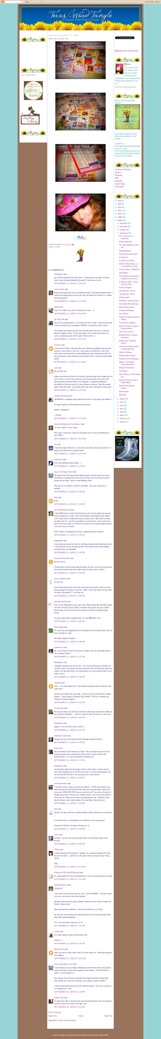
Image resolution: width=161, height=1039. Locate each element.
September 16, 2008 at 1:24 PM (69, 992)
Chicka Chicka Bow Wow (128, 254)
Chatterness (58, 647)
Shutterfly (118, 181)
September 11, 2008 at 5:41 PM (69, 702)
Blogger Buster (31, 75)
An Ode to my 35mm (126, 261)
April (122, 412)
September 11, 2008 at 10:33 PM (70, 867)
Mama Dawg (58, 627)
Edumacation (124, 391)
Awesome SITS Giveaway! (129, 359)
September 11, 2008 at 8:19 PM (69, 829)
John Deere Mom (60, 783)
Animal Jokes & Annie (127, 355)
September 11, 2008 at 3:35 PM (69, 621)
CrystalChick (59, 708)
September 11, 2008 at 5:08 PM (69, 677)
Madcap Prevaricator (126, 368)
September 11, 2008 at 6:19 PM (69, 742)
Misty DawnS (59, 949)
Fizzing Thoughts (125, 287)
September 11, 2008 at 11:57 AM (70, 301)
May (121, 409)
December (124, 223)
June (122, 405)
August (122, 399)
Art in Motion (123, 314)
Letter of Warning (125, 352)
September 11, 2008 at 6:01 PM (69, 730)
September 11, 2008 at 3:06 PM (69, 596)
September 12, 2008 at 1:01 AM (69, 926)
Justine (56, 931)
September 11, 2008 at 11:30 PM (70, 879)
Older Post (108, 1016)
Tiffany (56, 850)
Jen (55, 444)
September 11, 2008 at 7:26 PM (69, 803)
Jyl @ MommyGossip (62, 510)
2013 (120, 204)
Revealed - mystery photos (129, 301)
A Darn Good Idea (125, 242)
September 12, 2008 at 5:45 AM (69, 943)
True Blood (123, 371)
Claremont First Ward (62, 558)
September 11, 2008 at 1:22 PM (69, 466)
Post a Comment (55, 1012)
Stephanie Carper (60, 736)
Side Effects (123, 273)
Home (81, 1016)
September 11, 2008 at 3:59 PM (69, 642)
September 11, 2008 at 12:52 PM (70, 454)
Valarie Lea (58, 459)
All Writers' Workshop (123, 169)
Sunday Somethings (126, 310)
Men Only (122, 395)
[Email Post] (72, 244)
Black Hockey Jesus (126, 307)
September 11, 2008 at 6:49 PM (69, 778)
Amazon (118, 172)
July (121, 402)
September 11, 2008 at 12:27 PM (70, 418)
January (123, 422)
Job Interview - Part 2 (127, 291)
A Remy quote (124, 297)
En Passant (123, 257)
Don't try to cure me (58, 38)
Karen (56, 748)
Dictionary (118, 175)
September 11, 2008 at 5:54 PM (69, 718)
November (124, 227)
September (124, 233)
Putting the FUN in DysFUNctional (66, 872)
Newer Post (53, 1016)
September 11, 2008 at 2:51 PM (69, 573)
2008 (120, 220)
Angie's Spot (58, 998)
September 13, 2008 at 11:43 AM (70, 958)
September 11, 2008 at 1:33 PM (69, 492)
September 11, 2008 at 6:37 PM (69, 760)
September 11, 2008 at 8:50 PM (69, 844)
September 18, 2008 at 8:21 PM (69, 1007)
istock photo (119, 187)
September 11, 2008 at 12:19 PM (70, 314)
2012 (120, 207)
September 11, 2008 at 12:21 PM (70, 339)
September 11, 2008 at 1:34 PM (69, 535)
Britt (55, 809)
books (57, 247)
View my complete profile (125, 87)
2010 (120, 214)
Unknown (57, 345)
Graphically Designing (89, 1035)
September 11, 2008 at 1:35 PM (69, 552)
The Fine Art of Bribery (127, 323)
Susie (56, 835)
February (123, 418)
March (122, 415)
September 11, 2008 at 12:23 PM (70, 362)
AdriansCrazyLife (60, 601)
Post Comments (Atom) (67, 1020)
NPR (116, 178)
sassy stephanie (60, 579)
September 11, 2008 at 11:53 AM (70, 283)
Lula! (56, 368)
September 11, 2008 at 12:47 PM (70, 439)
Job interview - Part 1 (127, 294)
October (123, 230)
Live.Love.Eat (59, 289)
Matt (55, 497)
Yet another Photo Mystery (129, 304)
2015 (120, 201)
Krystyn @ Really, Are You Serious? (67, 424)
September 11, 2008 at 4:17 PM (69, 657)
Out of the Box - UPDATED (129, 269)
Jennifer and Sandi (61, 396)
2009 (120, 217)
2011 (120, 211)
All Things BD (59, 319)
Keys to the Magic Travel (63, 472)
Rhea (129, 64)
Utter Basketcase (60, 885)
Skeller (56, 307)
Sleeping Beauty (125, 251)
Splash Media (120, 184)
